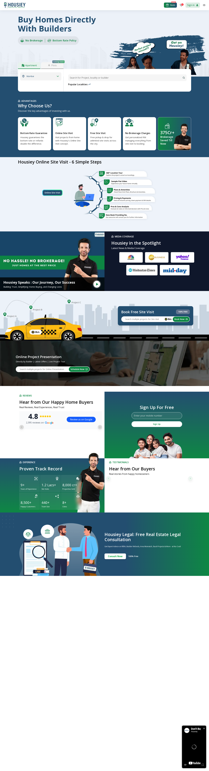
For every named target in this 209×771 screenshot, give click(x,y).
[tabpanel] (40, 76)
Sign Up (157, 424)
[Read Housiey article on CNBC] (131, 257)
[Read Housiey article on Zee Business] (156, 257)
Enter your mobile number (148, 415)
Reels (172, 5)
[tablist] (40, 65)
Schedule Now (77, 369)
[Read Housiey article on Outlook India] (142, 270)
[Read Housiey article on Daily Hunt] (175, 270)
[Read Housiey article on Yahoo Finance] (182, 257)
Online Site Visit (52, 192)
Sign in (190, 5)
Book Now (179, 319)
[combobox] (127, 77)
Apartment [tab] (31, 65)
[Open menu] (204, 5)
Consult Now (115, 556)
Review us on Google (81, 419)
